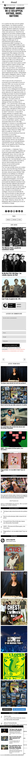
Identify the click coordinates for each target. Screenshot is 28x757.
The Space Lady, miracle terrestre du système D (13, 383)
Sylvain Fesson (11, 5)
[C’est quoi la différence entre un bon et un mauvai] (14, 639)
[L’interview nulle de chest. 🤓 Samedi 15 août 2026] (14, 612)
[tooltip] (6, 211)
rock (20, 219)
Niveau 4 (9, 219)
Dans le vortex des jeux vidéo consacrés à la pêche (14, 405)
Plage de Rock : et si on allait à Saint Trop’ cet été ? (13, 470)
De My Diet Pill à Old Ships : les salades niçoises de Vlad (11, 274)
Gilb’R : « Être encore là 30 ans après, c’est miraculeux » (12, 449)
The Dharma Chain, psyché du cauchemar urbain (11, 248)
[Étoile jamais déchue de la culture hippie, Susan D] (14, 584)
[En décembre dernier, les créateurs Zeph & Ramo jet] (14, 693)
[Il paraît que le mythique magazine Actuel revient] (14, 557)
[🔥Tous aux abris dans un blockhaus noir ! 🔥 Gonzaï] (14, 666)
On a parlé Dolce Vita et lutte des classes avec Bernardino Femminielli (13, 427)
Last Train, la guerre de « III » (11, 299)
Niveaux (14, 219)
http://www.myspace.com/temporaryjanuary (13, 206)
